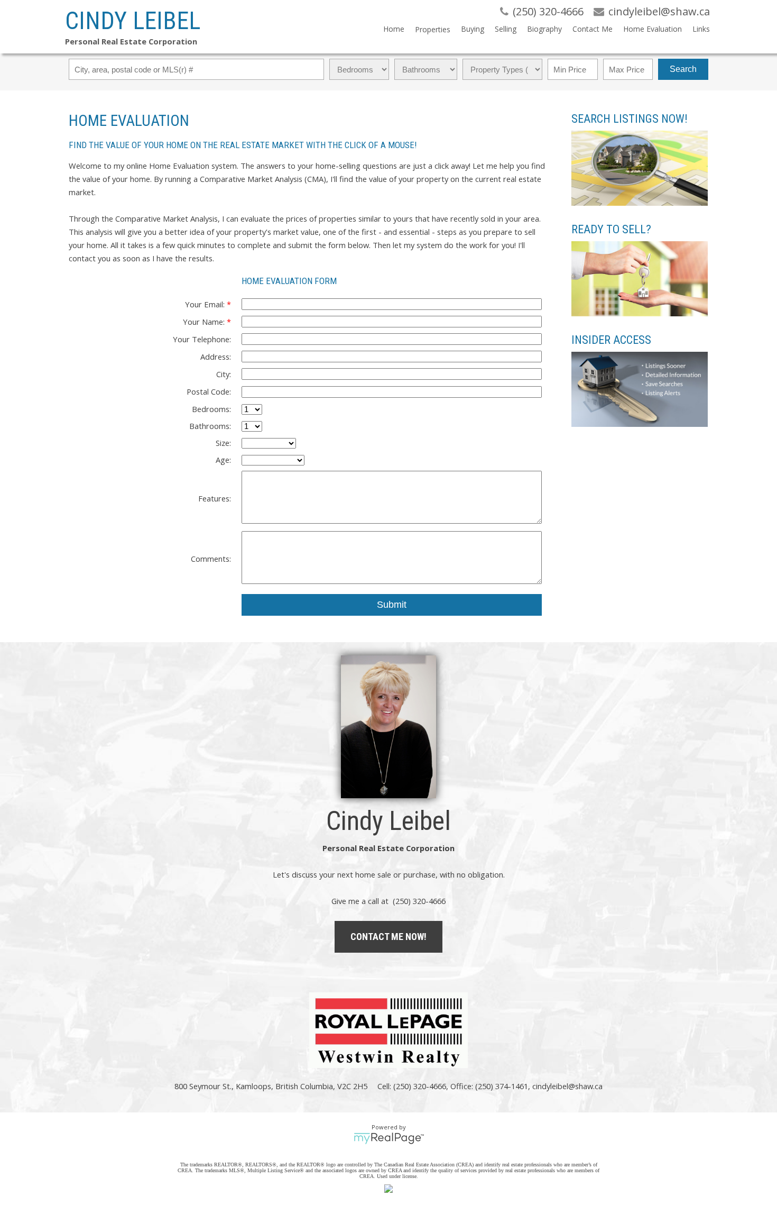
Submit (391, 604)
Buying (472, 29)
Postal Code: (209, 391)
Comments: (211, 558)
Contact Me (592, 29)
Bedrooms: (211, 409)
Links (701, 29)
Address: (215, 356)
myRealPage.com (388, 1138)
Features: (214, 498)
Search (683, 69)
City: (223, 374)
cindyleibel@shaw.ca (567, 1086)
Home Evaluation (652, 29)
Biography (544, 29)
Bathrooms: (210, 426)
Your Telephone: (202, 339)
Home (393, 29)
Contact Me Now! (388, 936)
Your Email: (206, 304)
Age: (223, 459)
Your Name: (205, 321)
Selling (505, 29)
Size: (223, 442)
